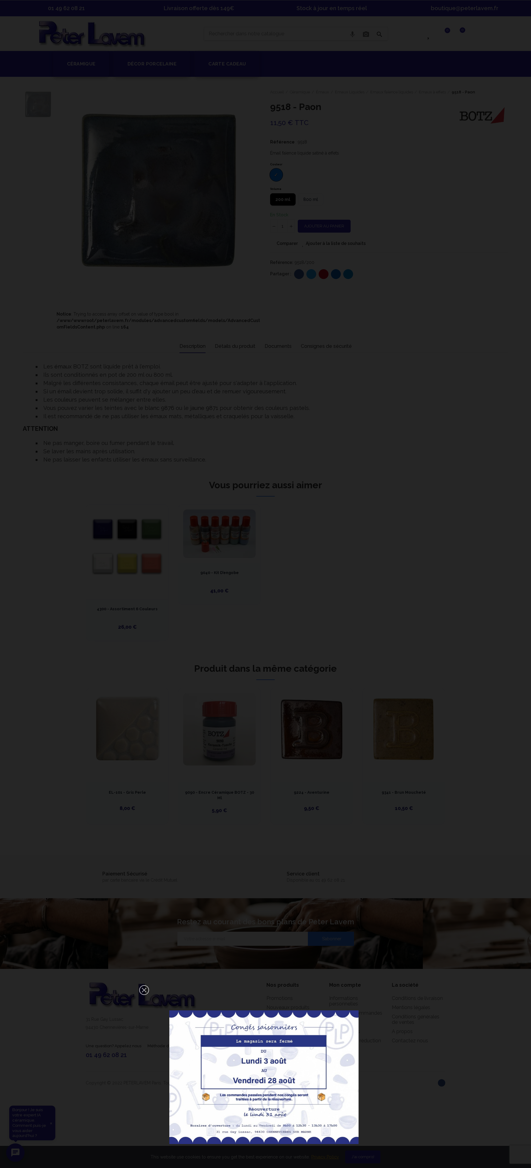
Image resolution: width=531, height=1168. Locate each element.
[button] (144, 990)
